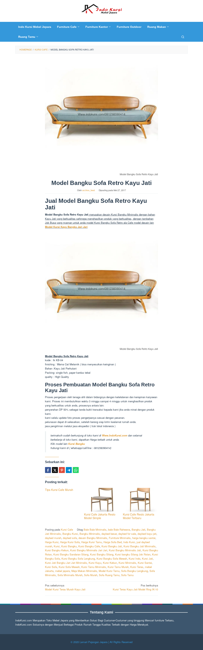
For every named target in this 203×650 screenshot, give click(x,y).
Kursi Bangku (76, 444)
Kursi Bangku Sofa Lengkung (78, 558)
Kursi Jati (147, 558)
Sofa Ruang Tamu (109, 575)
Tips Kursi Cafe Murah (59, 490)
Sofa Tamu (127, 575)
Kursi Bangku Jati (112, 546)
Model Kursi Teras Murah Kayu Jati (65, 587)
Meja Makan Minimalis (84, 571)
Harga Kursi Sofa (70, 542)
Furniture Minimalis (120, 538)
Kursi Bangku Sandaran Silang (70, 554)
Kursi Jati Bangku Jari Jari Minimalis (66, 563)
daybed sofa (70, 538)
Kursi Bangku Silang (101, 554)
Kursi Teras (136, 567)
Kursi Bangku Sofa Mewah (112, 558)
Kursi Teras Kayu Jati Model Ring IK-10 (135, 587)
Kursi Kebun (110, 563)
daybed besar (109, 534)
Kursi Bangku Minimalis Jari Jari (88, 550)
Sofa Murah (90, 575)
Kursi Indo (134, 558)
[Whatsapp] (76, 470)
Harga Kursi (51, 542)
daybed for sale (127, 534)
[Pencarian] (183, 37)
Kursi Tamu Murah (118, 567)
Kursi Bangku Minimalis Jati (125, 550)
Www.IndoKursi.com (115, 435)
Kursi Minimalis (127, 563)
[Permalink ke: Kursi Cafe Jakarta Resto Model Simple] (101, 500)
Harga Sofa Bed (112, 542)
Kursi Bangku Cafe (89, 546)
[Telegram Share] (69, 470)
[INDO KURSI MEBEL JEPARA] (101, 8)
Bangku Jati (138, 529)
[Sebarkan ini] (48, 470)
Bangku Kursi (70, 534)
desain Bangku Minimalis (93, 538)
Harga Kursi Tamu (91, 542)
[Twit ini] (55, 470)
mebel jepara (62, 571)
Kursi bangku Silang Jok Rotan (132, 554)
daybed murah (53, 538)
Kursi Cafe (67, 529)
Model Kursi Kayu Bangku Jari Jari (66, 227)
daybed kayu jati (147, 534)
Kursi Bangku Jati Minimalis (140, 546)
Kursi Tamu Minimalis (93, 567)
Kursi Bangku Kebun (57, 550)
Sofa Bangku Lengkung (134, 571)
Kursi (57, 546)
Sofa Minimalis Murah (69, 575)
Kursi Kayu (95, 563)
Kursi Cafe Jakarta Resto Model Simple (99, 516)
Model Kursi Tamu (109, 571)
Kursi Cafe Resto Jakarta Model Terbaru (138, 516)
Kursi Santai (145, 563)
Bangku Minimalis (89, 534)
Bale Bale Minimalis (95, 529)
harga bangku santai (143, 538)
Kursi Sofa (51, 567)
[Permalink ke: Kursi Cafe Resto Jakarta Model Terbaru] (140, 500)
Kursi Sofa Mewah (69, 567)
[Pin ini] (62, 470)
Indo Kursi (129, 542)
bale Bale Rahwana (119, 529)
